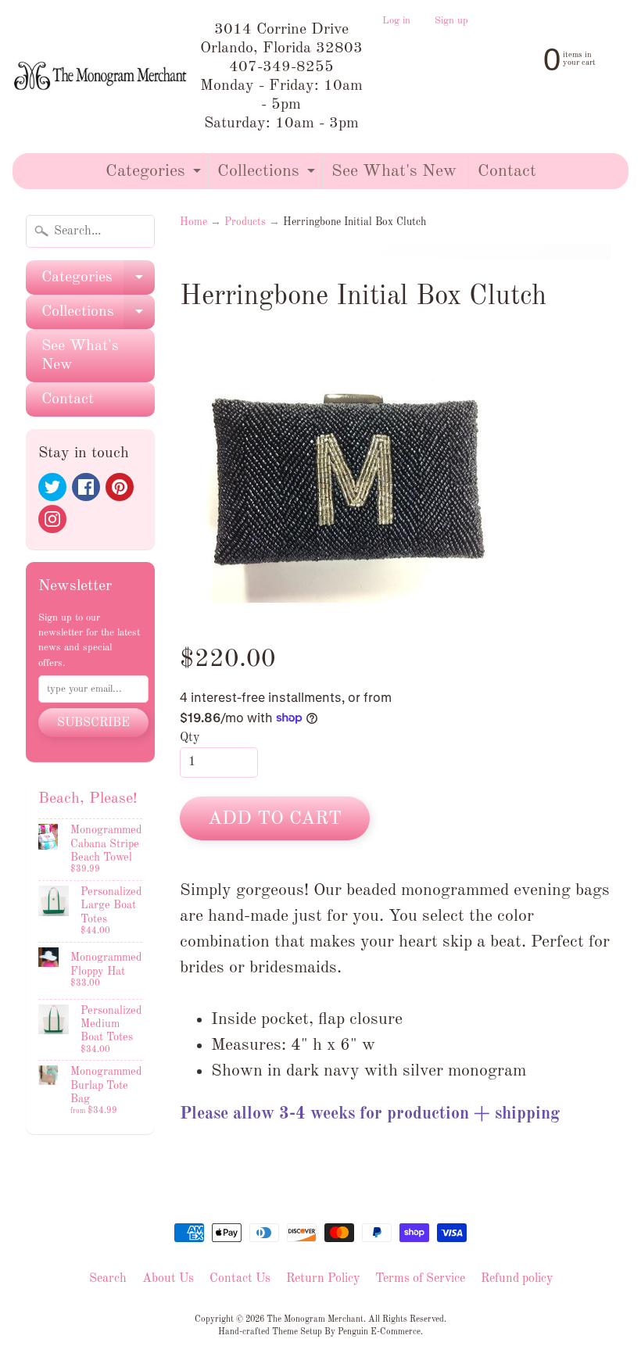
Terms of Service (420, 1279)
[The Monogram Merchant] (102, 76)
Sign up (451, 21)
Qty (189, 738)
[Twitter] (52, 487)
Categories (155, 175)
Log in (396, 21)
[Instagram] (52, 519)
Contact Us (239, 1279)
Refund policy (517, 1279)
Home (193, 222)
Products (245, 222)
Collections (268, 175)
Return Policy (323, 1279)
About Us (168, 1279)
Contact (507, 171)
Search (108, 1279)
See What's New (394, 171)
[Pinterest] (120, 487)
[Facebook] (86, 487)
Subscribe (93, 723)
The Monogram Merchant (315, 1319)
